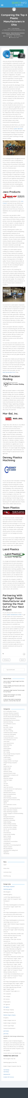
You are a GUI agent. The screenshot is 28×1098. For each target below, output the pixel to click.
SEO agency (6, 1007)
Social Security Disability (9, 834)
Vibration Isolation (7, 846)
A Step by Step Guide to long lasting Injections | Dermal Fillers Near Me (12, 700)
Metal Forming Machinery (9, 794)
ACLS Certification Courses (9, 711)
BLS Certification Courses (9, 723)
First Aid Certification (8, 755)
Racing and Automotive (9, 816)
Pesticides (5, 806)
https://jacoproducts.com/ (9, 372)
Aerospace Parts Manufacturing (11, 715)
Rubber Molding (7, 822)
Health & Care (6, 769)
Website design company (9, 1015)
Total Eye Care (7, 839)
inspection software (8, 778)
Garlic (4, 764)
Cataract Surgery (7, 729)
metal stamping (7, 796)
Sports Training (7, 836)
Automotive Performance (9, 718)
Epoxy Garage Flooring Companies (11, 754)
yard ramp (5, 1033)
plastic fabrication (18, 128)
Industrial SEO (6, 1074)
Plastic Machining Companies (13, 34)
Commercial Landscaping (9, 734)
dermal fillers (6, 750)
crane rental (6, 741)
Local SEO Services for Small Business (12, 789)
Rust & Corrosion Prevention (10, 825)
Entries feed (6, 868)
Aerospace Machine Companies (11, 713)
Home (9, 28)
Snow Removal (7, 832)
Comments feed (7, 872)
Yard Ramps (6, 853)
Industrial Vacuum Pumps (9, 773)
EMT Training (6, 752)
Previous (6, 660)
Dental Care (6, 746)
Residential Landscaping (9, 820)
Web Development (7, 848)
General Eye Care (7, 766)
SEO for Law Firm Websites (10, 829)
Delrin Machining (15, 28)
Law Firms (5, 785)
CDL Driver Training (8, 730)
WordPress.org (7, 876)
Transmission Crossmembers (10, 841)
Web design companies (9, 886)
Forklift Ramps (6, 757)
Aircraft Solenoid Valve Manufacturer (12, 716)
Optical (5, 802)
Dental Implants (7, 748)
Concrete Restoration (8, 736)
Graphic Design (7, 768)
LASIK (4, 782)
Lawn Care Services (8, 787)
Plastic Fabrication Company (17, 33)
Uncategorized (6, 843)
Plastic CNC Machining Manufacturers (12, 808)
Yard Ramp (6, 1071)
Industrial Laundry (7, 771)
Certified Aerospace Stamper (10, 732)
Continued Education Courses (10, 738)
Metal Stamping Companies (10, 797)
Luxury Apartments (8, 790)
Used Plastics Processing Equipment (12, 845)
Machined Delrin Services (9, 792)
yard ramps (6, 1031)
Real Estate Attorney (8, 818)
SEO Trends (6, 831)
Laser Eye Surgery (7, 780)
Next (22, 660)
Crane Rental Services (8, 743)
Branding (5, 725)
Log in (4, 864)
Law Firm (5, 783)
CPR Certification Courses (9, 739)
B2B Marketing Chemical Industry (11, 720)
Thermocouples (7, 838)
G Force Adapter (7, 759)
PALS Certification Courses (9, 804)
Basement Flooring (8, 722)
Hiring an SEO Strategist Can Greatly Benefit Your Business (12, 695)
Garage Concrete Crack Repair (10, 761)
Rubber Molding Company (9, 823)
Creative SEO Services (8, 1077)
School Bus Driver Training (9, 827)
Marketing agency (7, 889)
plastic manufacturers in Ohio (14, 614)
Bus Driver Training (8, 727)
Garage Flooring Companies (10, 762)
